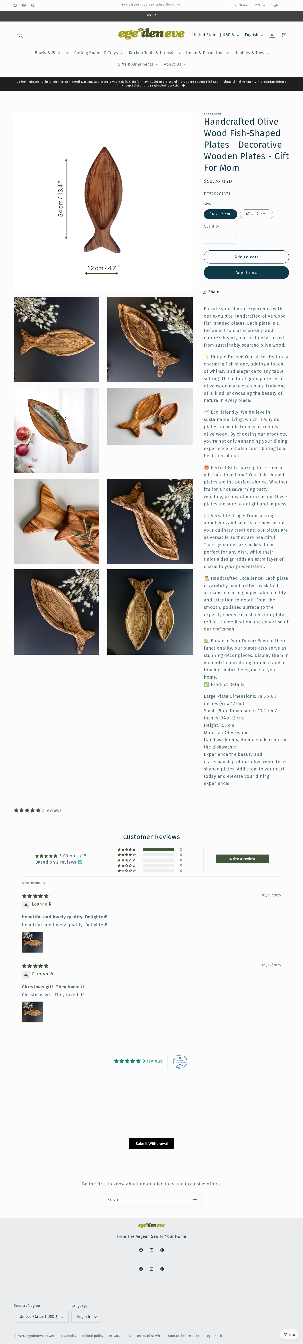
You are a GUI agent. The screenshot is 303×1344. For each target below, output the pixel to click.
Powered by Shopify (60, 1336)
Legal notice (215, 1336)
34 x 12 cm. (221, 214)
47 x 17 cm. (256, 214)
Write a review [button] (242, 859)
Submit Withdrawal (152, 1143)
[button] (20, 35)
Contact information (184, 1336)
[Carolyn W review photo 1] (32, 1012)
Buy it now (246, 272)
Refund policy (93, 1336)
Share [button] (213, 292)
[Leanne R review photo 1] (32, 942)
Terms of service (150, 1336)
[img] (35, 896)
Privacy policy (120, 1336)
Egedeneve (35, 1336)
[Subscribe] (195, 1199)
